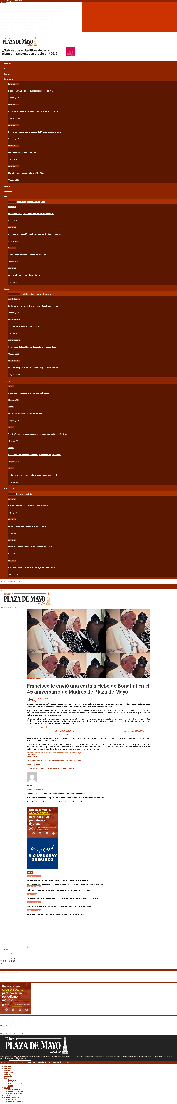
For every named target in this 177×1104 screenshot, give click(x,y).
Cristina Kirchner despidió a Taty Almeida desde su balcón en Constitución (56, 794)
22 (12, 961)
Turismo (7, 381)
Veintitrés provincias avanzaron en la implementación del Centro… (37, 434)
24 (1, 963)
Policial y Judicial (15, 1084)
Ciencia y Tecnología (16, 1101)
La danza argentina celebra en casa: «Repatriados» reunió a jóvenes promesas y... (63, 898)
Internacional (9, 79)
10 (1, 959)
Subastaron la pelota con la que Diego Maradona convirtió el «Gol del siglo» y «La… (27, 19)
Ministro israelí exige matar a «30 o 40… (26, 173)
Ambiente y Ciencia (11, 489)
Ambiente (12, 499)
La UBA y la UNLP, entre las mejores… (24, 275)
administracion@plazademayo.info (20, 1060)
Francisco (45, 753)
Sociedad (7, 197)
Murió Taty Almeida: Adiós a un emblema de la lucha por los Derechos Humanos (58, 802)
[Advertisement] (88, 932)
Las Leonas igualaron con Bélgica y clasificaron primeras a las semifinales (24, 5)
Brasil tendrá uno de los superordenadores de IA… (30, 91)
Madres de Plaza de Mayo (71, 753)
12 (5, 959)
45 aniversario (32, 753)
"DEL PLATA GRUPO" (69, 1062)
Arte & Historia (14, 299)
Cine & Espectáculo (34, 876)
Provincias (8, 74)
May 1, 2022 (63, 735)
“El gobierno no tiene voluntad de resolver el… (28, 255)
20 (7, 961)
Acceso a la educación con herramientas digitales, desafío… (34, 234)
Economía (8, 192)
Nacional (7, 69)
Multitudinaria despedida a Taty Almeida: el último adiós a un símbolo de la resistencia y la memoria (65, 798)
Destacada (31, 678)
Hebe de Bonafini (55, 753)
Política (7, 187)
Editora (31, 699)
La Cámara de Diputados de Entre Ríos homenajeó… (31, 214)
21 (9, 961)
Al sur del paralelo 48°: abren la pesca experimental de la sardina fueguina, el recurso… (28, 14)
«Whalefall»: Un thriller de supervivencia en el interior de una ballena (22, 22)
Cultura (7, 289)
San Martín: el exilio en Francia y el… (24, 326)
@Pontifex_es (45, 727)
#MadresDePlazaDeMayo (64, 731)
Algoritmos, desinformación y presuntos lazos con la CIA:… (34, 111)
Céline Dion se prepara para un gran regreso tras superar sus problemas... (60, 890)
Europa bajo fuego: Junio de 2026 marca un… (28, 526)
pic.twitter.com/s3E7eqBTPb (133, 731)
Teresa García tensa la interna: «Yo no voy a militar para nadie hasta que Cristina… (27, 25)
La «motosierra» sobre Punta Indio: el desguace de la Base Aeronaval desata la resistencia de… (31, 11)
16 (14, 959)
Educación (12, 207)
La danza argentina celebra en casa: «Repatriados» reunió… (34, 306)
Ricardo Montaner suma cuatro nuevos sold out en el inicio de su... (56, 914)
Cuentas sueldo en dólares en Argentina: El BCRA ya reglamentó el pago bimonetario (27, 28)
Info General (13, 1082)
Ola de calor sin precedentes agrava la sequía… (29, 506)
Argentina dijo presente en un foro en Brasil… (28, 393)
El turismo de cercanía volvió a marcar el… (26, 414)
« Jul (1, 968)
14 (9, 959)
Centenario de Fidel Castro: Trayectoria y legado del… (32, 347)
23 (14, 961)
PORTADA (7, 64)
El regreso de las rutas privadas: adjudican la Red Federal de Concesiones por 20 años (28, 16)
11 (3, 959)
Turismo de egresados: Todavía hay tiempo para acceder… (34, 475)
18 (3, 961)
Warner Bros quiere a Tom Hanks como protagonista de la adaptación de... (60, 906)
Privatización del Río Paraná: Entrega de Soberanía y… (32, 567)
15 (11, 959)
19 (5, 961)
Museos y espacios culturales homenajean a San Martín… (33, 367)
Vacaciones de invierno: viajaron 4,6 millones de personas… (34, 455)
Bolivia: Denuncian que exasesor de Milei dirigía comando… (34, 132)
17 (1, 961)
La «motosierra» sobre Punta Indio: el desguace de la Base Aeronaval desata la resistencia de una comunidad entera (48, 981)
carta (40, 753)
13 (7, 959)
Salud (10, 1086)
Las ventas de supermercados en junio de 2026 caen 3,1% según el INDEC (23, 31)
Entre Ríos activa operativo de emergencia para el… (31, 547)
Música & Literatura (34, 886)
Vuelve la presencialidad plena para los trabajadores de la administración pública (54, 760)
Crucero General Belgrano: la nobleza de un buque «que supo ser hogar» (51, 768)
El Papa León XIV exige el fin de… (23, 152)
